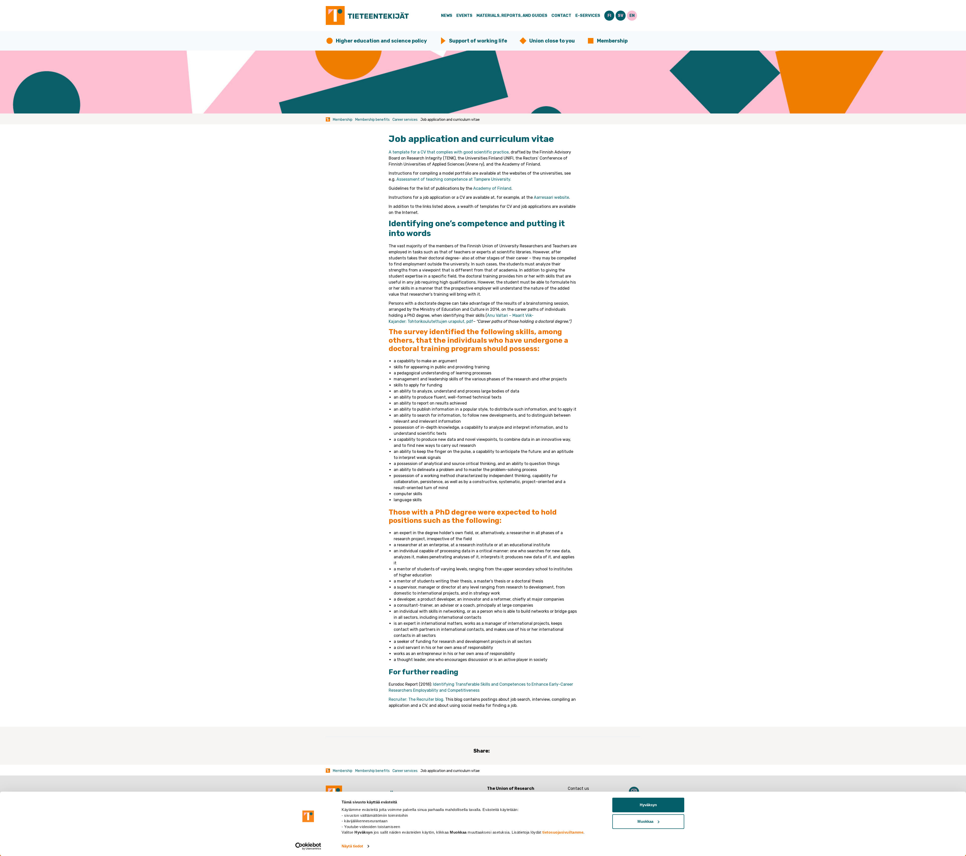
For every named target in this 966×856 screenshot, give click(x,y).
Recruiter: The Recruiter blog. (417, 699)
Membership (612, 41)
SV (620, 15)
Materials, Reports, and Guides (511, 15)
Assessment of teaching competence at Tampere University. (453, 179)
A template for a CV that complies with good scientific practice (449, 152)
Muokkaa (645, 821)
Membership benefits (372, 120)
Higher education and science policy (381, 41)
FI (609, 15)
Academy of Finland (492, 188)
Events (464, 15)
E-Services (587, 15)
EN (632, 15)
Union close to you (552, 41)
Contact (561, 15)
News (446, 15)
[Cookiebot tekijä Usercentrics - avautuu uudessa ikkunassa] (308, 846)
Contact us (578, 788)
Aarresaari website (551, 197)
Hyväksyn (648, 805)
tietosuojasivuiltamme (563, 832)
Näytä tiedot (352, 846)
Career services (405, 120)
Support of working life (478, 41)
